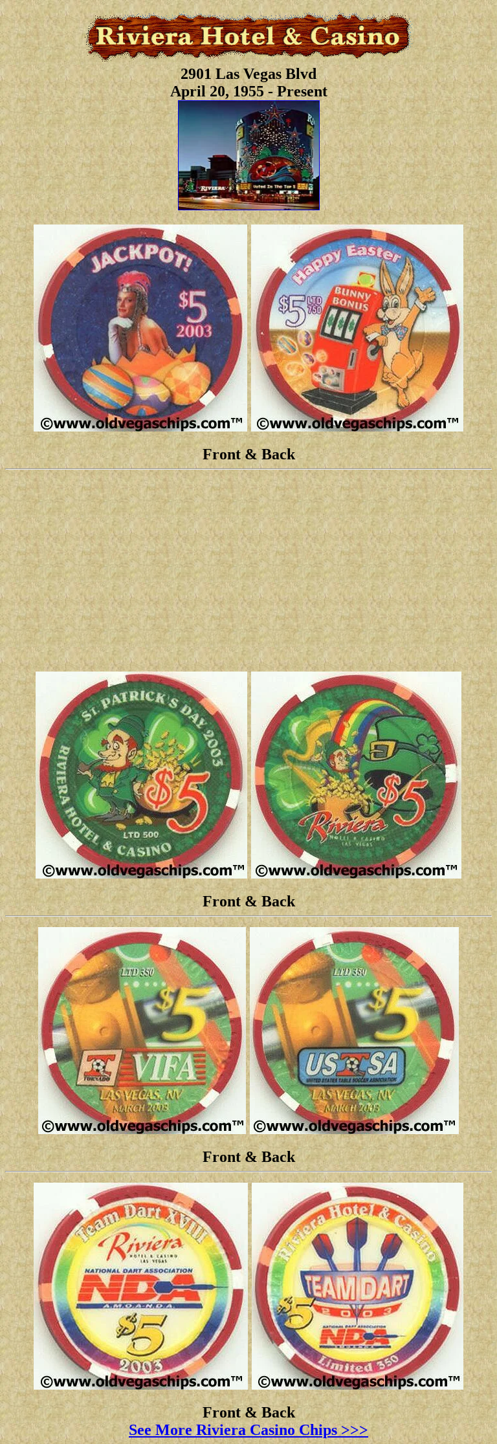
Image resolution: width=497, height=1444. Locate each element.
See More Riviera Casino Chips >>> (248, 1429)
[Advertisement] (248, 570)
